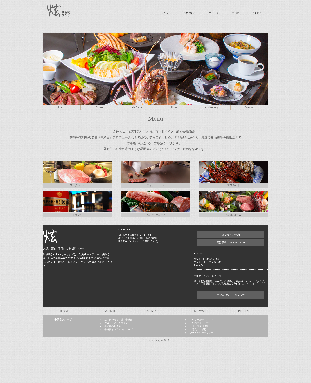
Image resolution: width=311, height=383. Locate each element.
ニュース (214, 13)
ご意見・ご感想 (195, 329)
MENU (110, 311)
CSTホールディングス (199, 319)
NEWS (199, 311)
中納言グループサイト (199, 323)
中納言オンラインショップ (116, 329)
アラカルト (233, 185)
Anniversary (211, 107)
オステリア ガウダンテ (115, 323)
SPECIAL (244, 311)
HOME (65, 311)
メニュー (166, 13)
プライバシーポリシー (199, 332)
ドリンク (77, 214)
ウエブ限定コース (155, 214)
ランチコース (77, 185)
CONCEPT (154, 311)
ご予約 (235, 13)
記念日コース (233, 214)
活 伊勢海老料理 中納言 (116, 319)
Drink (174, 107)
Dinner (99, 107)
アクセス (257, 13)
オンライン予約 (231, 234)
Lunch (61, 107)
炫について (190, 13)
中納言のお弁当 (110, 326)
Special (249, 107)
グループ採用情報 (197, 326)
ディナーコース (155, 185)
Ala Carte (136, 107)
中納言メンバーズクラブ (231, 295)
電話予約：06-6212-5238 (231, 242)
